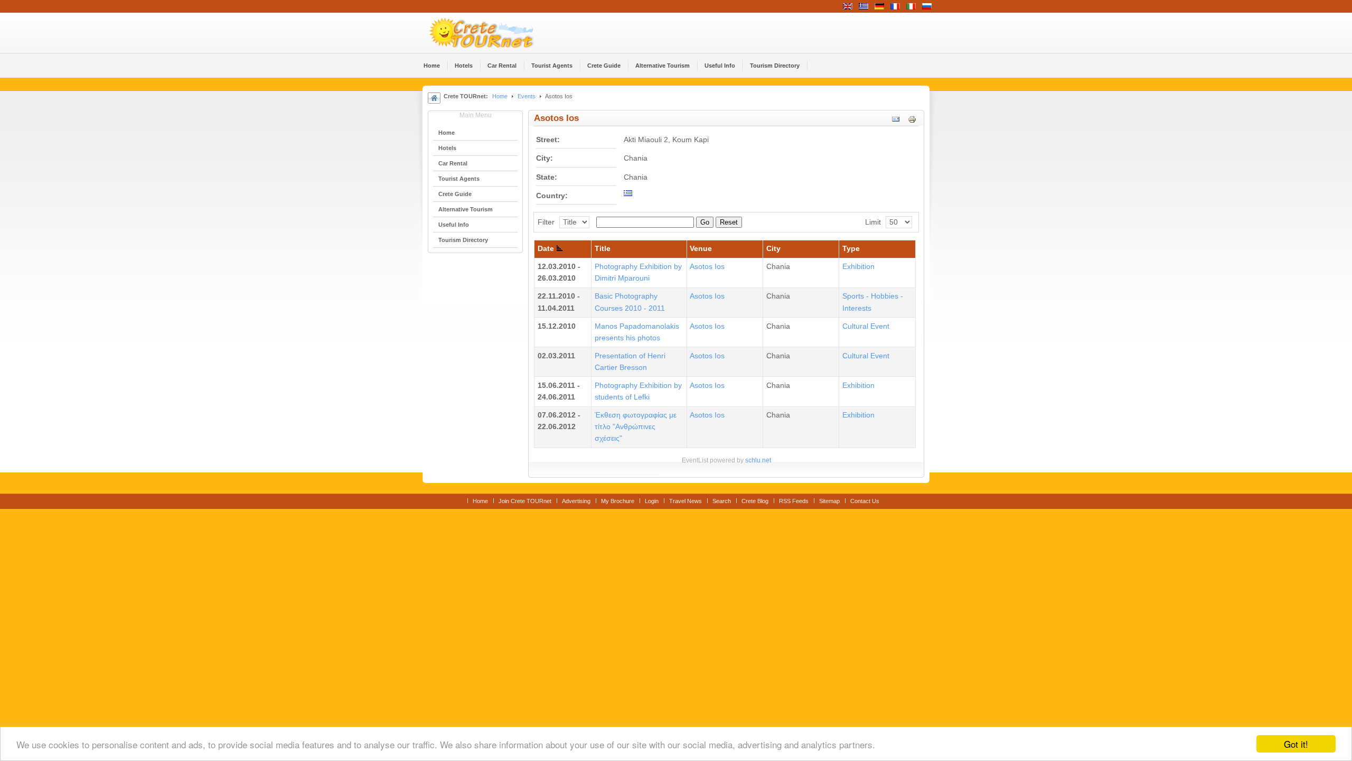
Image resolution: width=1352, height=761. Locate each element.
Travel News (685, 501)
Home (500, 96)
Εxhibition (858, 267)
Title (603, 249)
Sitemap (829, 501)
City (773, 249)
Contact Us (864, 501)
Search (721, 501)
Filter (546, 222)
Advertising (576, 501)
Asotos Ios (707, 267)
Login (652, 501)
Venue (701, 249)
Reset (729, 222)
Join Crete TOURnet (525, 501)
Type (851, 249)
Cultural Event (865, 326)
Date (546, 249)
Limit (873, 222)
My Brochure (617, 501)
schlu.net (758, 460)
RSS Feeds (794, 501)
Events (527, 96)
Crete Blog (754, 501)
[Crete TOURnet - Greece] (494, 32)
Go (704, 222)
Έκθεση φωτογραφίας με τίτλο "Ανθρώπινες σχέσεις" (636, 426)
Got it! (1296, 743)
